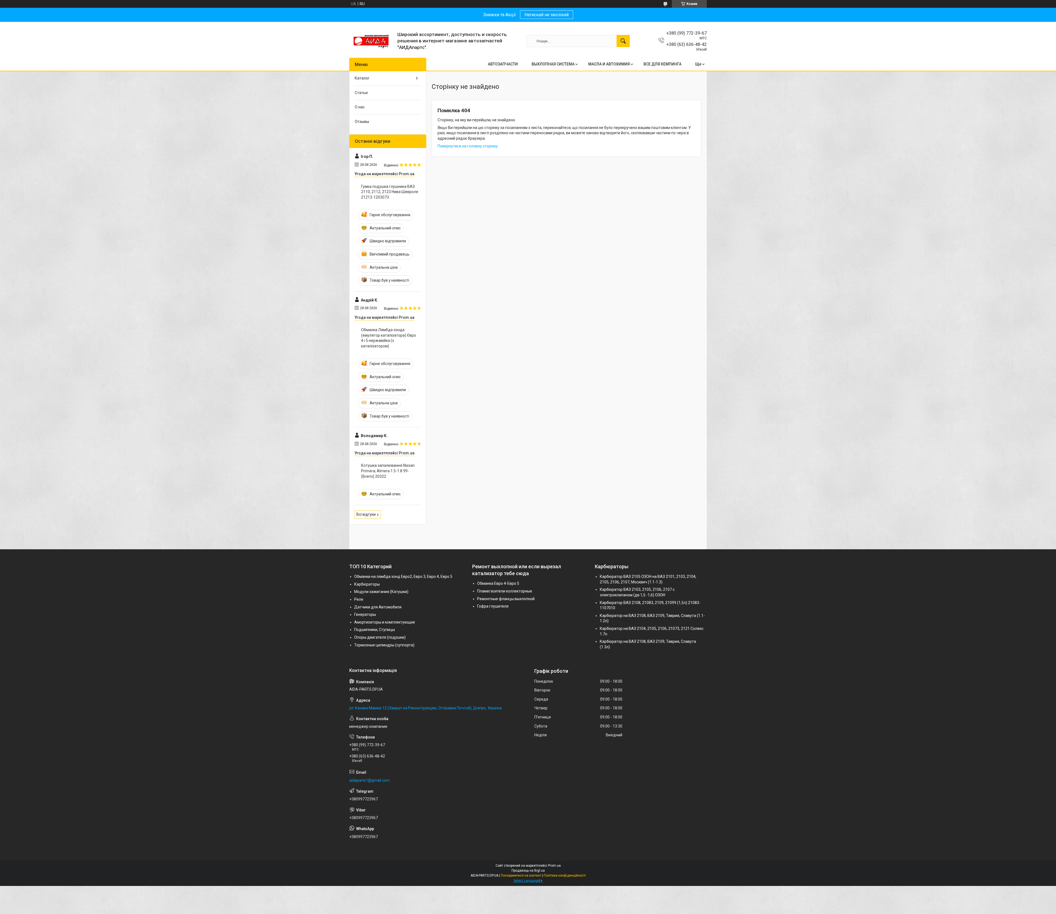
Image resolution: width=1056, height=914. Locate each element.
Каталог (362, 78)
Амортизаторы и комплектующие (384, 622)
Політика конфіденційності (565, 875)
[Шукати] (623, 41)
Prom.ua (554, 866)
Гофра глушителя (492, 606)
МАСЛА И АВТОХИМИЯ (609, 64)
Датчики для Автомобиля (378, 607)
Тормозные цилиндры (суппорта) (384, 645)
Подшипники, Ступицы (374, 629)
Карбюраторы (367, 584)
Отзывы (362, 121)
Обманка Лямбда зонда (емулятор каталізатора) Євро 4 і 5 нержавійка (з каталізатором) (388, 338)
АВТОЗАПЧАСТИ (503, 64)
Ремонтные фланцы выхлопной (506, 599)
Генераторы (365, 614)
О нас (360, 107)
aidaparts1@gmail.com (369, 780)
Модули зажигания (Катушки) (381, 591)
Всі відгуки (366, 514)
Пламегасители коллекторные (504, 591)
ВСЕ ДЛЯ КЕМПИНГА (662, 64)
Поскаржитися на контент (521, 875)
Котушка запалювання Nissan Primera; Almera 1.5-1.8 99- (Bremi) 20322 (388, 470)
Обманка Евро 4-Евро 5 (498, 583)
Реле (358, 599)
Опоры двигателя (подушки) (380, 637)
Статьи (361, 92)
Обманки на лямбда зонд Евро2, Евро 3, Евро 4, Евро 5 (403, 576)
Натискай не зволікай (546, 14)
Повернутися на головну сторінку (468, 146)
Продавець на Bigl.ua (528, 870)
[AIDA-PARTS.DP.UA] (371, 41)
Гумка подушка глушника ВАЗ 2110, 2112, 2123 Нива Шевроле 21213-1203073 (389, 191)
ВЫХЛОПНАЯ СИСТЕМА (553, 64)
